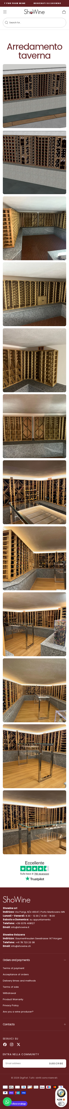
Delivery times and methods (19, 980)
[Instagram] (12, 1044)
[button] (5, 12)
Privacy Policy (11, 1005)
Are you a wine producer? (18, 1011)
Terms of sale (11, 987)
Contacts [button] (9, 1024)
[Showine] (16, 899)
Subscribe (56, 1063)
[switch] (61, 1104)
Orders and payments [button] (16, 960)
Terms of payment (13, 968)
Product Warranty (13, 999)
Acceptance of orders (16, 974)
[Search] (6, 22)
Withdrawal (9, 993)
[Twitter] (18, 1044)
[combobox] (31, 23)
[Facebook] (5, 1044)
